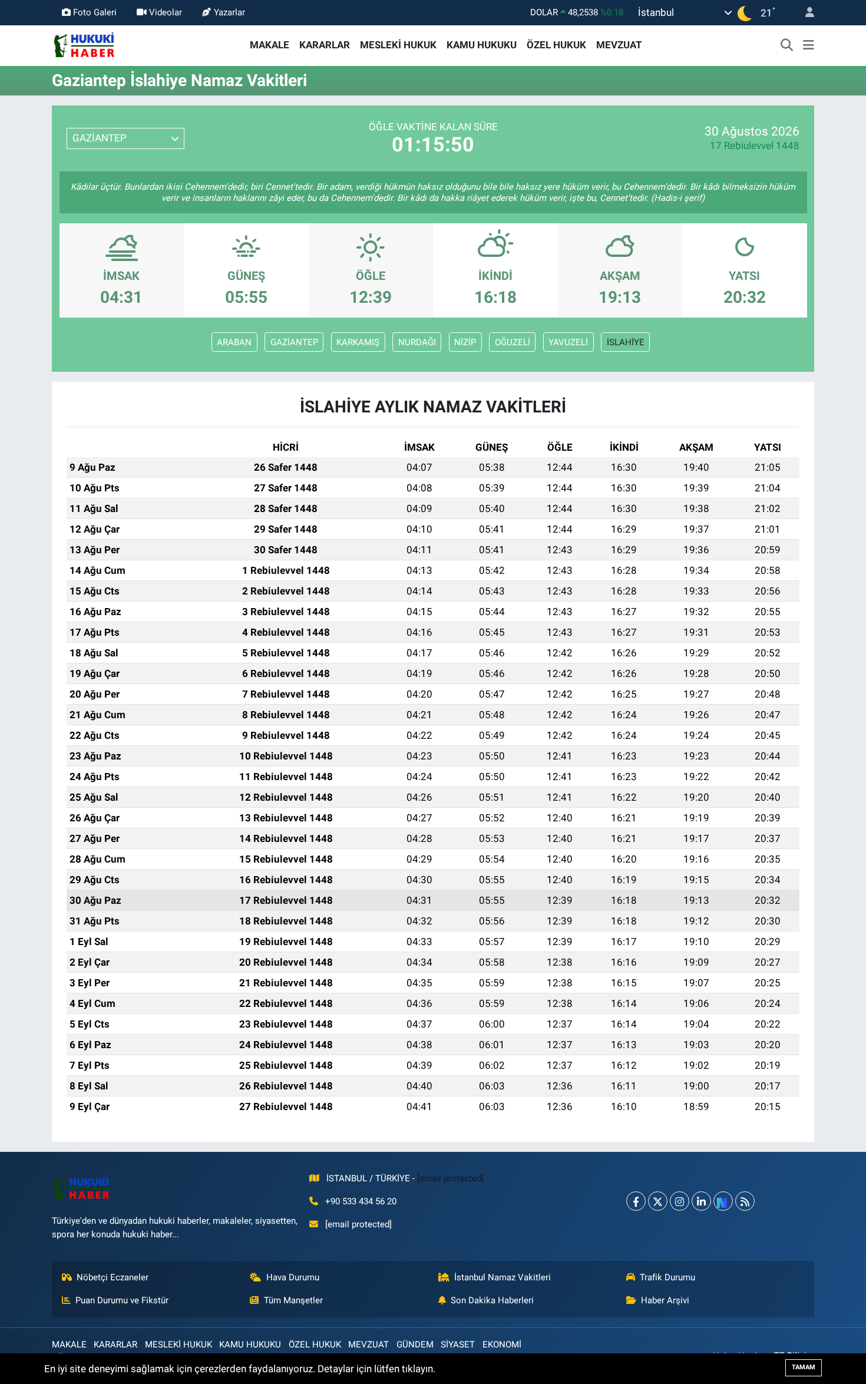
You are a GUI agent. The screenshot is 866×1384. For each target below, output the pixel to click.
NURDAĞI (417, 342)
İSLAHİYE (625, 342)
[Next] (723, 1201)
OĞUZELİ (512, 342)
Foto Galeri (95, 12)
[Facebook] (636, 1201)
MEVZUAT (619, 45)
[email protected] (450, 1178)
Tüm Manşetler (293, 1300)
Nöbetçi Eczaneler (112, 1277)
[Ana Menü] (808, 45)
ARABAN (234, 342)
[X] (657, 1201)
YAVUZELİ (568, 342)
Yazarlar (229, 12)
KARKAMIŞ (357, 342)
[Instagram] (679, 1201)
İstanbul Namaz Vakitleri (502, 1277)
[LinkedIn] (701, 1201)
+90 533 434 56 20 (360, 1201)
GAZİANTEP (294, 342)
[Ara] (787, 45)
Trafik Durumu (667, 1277)
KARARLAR (324, 45)
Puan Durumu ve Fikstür (121, 1300)
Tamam (803, 1367)
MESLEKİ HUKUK (398, 45)
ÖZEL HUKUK (556, 45)
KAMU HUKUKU (482, 45)
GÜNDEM (415, 1344)
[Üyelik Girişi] (804, 12)
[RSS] (745, 1201)
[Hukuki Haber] (84, 44)
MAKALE (269, 45)
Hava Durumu (292, 1277)
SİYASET (458, 1344)
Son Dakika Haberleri (492, 1300)
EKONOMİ (501, 1344)
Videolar (165, 12)
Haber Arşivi (665, 1300)
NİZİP (465, 342)
